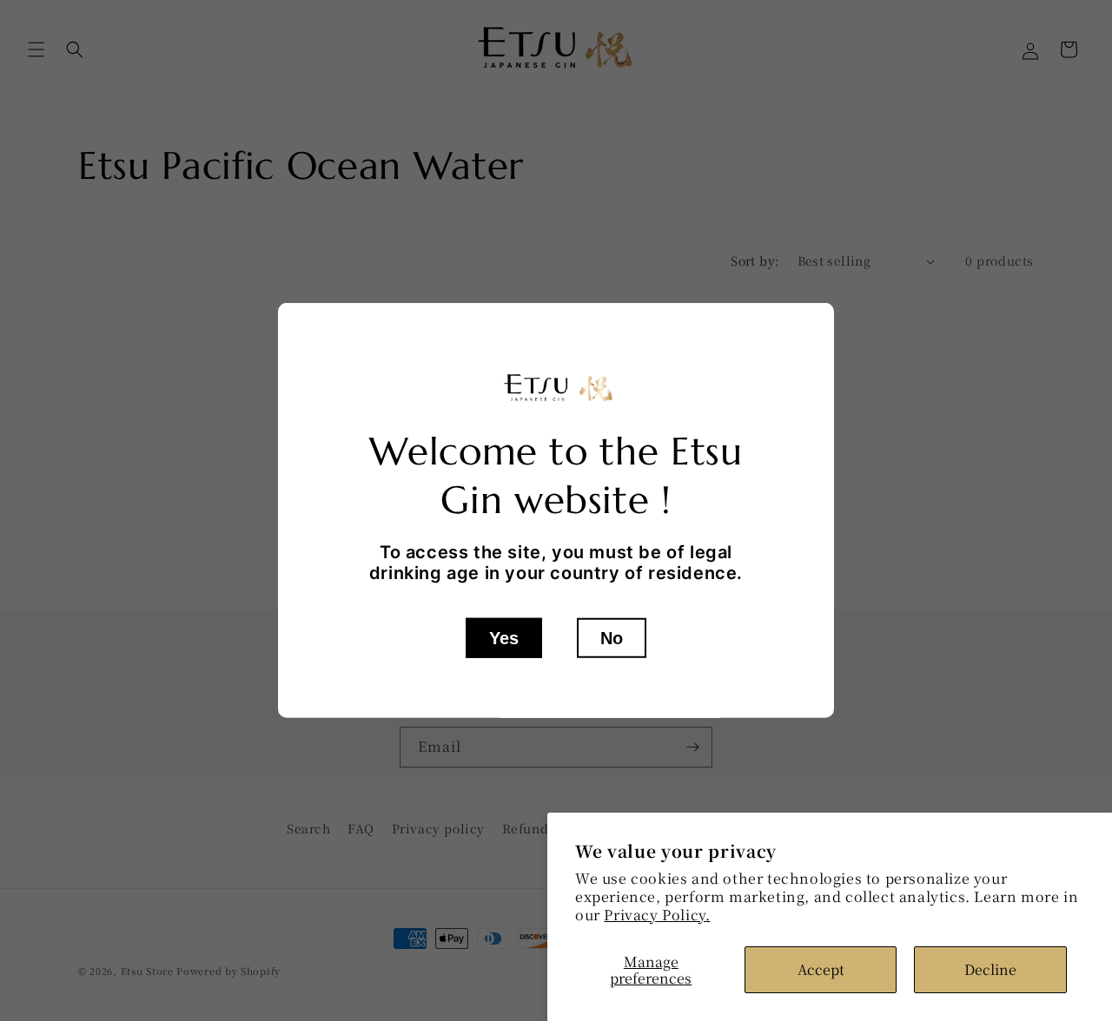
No (611, 638)
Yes (504, 638)
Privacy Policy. (657, 915)
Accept (821, 969)
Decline (990, 969)
